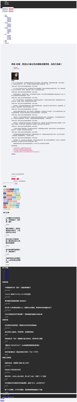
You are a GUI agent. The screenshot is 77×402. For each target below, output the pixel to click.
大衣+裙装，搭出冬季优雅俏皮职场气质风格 (23, 150)
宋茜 (5, 195)
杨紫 (8, 201)
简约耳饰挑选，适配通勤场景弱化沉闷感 (22, 148)
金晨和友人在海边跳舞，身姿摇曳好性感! (22, 149)
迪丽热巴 (10, 207)
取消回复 (13, 178)
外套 (16, 193)
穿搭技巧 (16, 67)
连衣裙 (5, 207)
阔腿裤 (14, 207)
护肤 (5, 197)
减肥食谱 (17, 189)
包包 (9, 191)
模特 (11, 201)
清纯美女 (14, 203)
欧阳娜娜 (6, 203)
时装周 (5, 199)
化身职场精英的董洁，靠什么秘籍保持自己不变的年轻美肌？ (27, 151)
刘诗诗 (5, 191)
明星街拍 (15, 199)
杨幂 (5, 201)
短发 (5, 205)
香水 (9, 209)
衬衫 (8, 205)
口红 (5, 193)
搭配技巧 (9, 197)
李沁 (19, 199)
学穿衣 (6, 22)
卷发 (15, 191)
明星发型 (10, 199)
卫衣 (12, 191)
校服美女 (7, 278)
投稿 (6, 1)
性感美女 (18, 195)
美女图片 (7, 272)
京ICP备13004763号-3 (7, 395)
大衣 (19, 193)
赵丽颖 (17, 205)
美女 (6, 34)
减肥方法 (12, 189)
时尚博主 (14, 197)
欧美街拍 (15, 201)
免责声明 (7, 2)
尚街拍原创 (9, 195)
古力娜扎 (9, 193)
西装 (14, 205)
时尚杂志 (19, 197)
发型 (18, 191)
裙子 (11, 205)
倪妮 (8, 189)
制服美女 (7, 275)
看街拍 (6, 16)
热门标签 (7, 4)
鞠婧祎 (5, 209)
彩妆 (14, 195)
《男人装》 (7, 271)
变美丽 (6, 27)
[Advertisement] (38, 53)
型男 (13, 193)
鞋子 (18, 207)
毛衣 (10, 203)
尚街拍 (11, 394)
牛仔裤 (18, 203)
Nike (5, 189)
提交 (18, 178)
